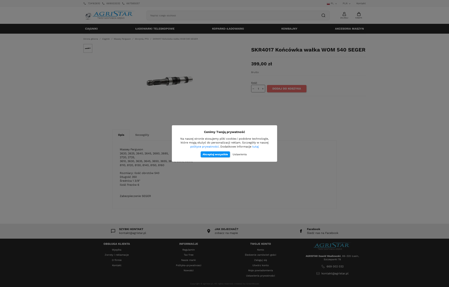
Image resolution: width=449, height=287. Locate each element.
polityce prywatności (204, 146)
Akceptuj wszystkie (215, 154)
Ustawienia (240, 154)
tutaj (255, 146)
